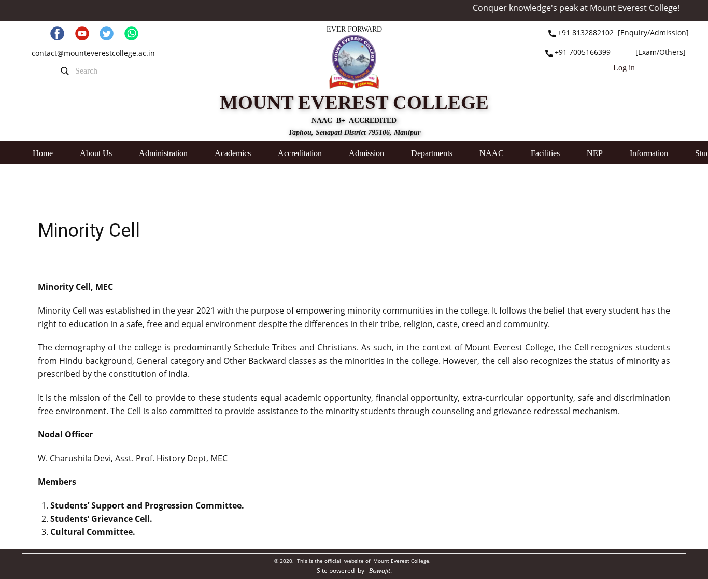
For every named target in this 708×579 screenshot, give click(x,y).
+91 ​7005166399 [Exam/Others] (619, 52)
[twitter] (107, 33)
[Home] (354, 61)
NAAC (491, 153)
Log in (624, 67)
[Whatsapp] (131, 33)
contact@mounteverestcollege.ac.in (93, 53)
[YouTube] (82, 33)
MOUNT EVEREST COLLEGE (354, 102)
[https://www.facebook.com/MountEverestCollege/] (57, 33)
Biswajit (379, 570)
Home (43, 153)
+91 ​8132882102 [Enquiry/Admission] (622, 32)
